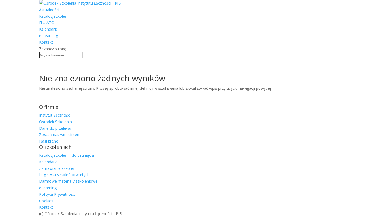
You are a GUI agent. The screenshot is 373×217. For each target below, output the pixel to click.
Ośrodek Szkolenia (55, 121)
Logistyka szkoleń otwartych (64, 174)
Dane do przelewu (55, 128)
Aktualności (49, 9)
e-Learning (48, 35)
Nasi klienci (49, 141)
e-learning (48, 187)
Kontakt (46, 42)
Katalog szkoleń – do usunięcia (66, 155)
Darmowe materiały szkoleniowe (68, 181)
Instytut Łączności (55, 115)
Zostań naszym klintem (60, 134)
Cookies (46, 200)
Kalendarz (48, 29)
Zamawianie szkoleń (57, 168)
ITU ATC (46, 22)
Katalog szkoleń (53, 16)
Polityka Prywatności (57, 194)
